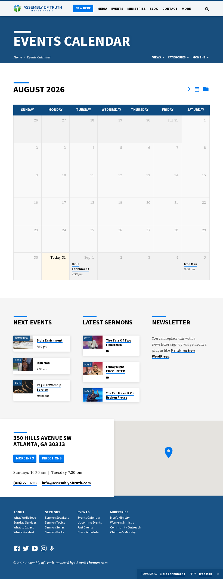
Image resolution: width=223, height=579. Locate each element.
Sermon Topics (55, 522)
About (19, 512)
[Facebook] (16, 548)
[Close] (217, 574)
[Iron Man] (23, 364)
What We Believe (25, 517)
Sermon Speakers (57, 517)
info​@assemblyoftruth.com (66, 483)
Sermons (52, 512)
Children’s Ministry (123, 532)
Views (157, 57)
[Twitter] (25, 548)
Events (117, 9)
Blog (154, 9)
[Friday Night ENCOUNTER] (93, 368)
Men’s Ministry (120, 517)
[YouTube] (34, 548)
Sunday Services (25, 522)
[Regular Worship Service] (23, 386)
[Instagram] (43, 548)
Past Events (85, 527)
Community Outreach (125, 527)
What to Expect (24, 527)
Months (199, 57)
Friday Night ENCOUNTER (115, 369)
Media (102, 9)
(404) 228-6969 (25, 483)
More (186, 9)
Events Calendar (39, 57)
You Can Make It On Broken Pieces (120, 395)
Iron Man (190, 264)
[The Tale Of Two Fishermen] (93, 342)
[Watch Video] (108, 351)
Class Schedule (88, 532)
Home (18, 57)
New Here (83, 8)
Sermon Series (54, 527)
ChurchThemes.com (91, 563)
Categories (177, 57)
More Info (25, 458)
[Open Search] (207, 9)
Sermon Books (54, 532)
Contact (170, 9)
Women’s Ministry (122, 522)
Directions (51, 458)
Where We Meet (24, 532)
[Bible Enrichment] (23, 342)
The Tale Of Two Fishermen (118, 343)
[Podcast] (51, 548)
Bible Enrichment (50, 340)
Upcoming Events (90, 522)
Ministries (136, 9)
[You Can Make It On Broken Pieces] (93, 395)
